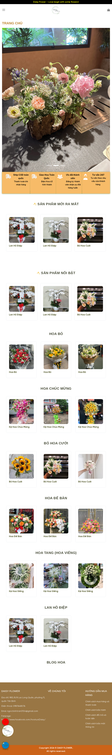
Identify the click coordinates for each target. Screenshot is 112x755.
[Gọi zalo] (5, 745)
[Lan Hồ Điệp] (22, 230)
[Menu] (3, 9)
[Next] (102, 99)
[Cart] (108, 10)
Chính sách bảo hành (95, 710)
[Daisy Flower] (56, 10)
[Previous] (10, 99)
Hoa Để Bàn (15, 536)
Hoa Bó (13, 372)
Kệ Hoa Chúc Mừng (19, 427)
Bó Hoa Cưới (83, 246)
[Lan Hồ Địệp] (56, 230)
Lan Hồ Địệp (49, 246)
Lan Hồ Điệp (15, 246)
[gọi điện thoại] (5, 721)
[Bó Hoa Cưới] (90, 230)
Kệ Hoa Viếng (16, 591)
